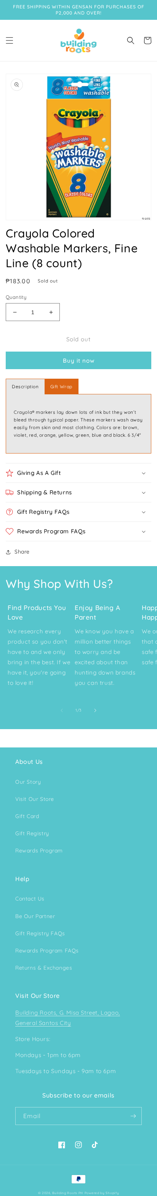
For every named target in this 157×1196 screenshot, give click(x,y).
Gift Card (27, 816)
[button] (9, 40)
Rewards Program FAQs (47, 950)
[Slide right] (95, 710)
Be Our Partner (35, 916)
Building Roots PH (67, 1193)
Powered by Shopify (102, 1193)
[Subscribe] (133, 1116)
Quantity (16, 297)
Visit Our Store (34, 799)
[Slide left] (61, 710)
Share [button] (22, 551)
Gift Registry (32, 833)
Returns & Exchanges (43, 967)
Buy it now (79, 360)
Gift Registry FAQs (40, 933)
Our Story (28, 781)
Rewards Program (39, 850)
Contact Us (30, 898)
